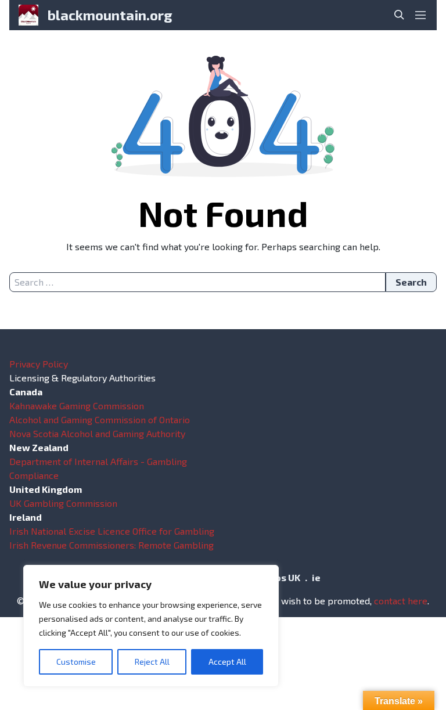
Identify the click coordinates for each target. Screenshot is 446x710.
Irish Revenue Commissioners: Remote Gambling (111, 544)
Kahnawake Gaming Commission (76, 405)
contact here (400, 600)
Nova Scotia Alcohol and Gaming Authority (97, 433)
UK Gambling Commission (63, 503)
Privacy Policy (38, 363)
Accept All (227, 661)
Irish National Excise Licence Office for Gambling (111, 530)
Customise (76, 661)
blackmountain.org (110, 14)
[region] (151, 626)
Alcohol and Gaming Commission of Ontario (99, 419)
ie (316, 577)
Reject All (152, 661)
